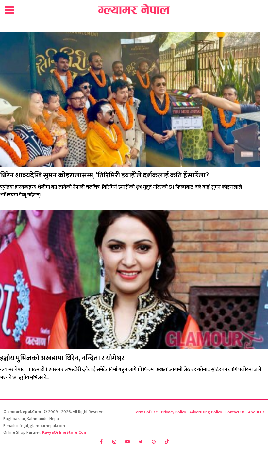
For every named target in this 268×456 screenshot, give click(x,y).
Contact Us (235, 411)
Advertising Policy (205, 411)
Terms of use (146, 411)
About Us (256, 411)
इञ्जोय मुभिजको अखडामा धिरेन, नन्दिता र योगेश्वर (62, 358)
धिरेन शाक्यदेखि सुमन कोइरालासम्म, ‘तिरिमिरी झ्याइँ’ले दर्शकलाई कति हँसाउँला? (104, 175)
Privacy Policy (173, 411)
